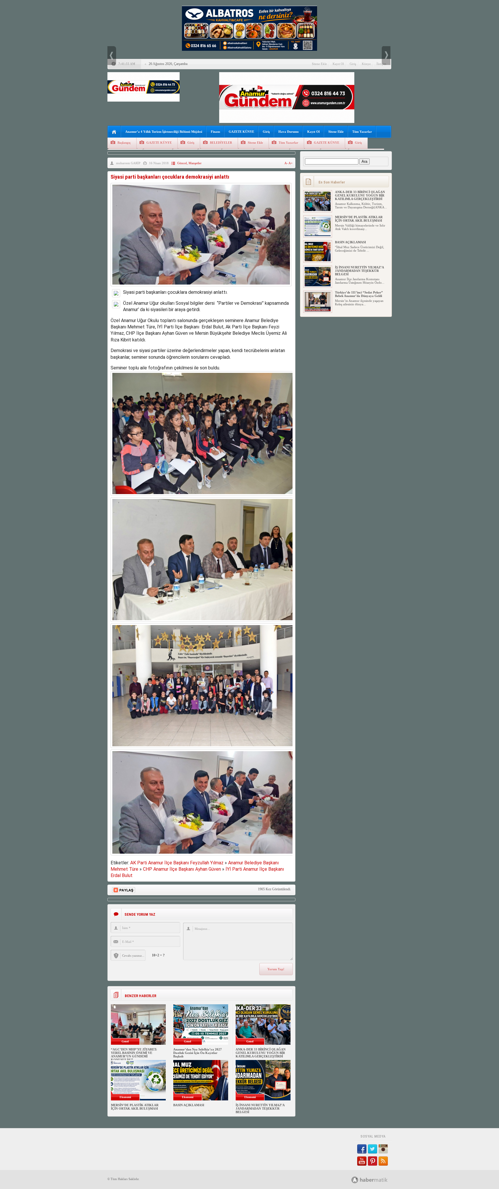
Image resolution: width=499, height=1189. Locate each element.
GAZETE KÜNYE (241, 131)
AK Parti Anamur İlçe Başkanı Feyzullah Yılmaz (177, 862)
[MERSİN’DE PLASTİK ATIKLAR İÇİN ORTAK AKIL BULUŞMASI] (318, 235)
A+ (290, 163)
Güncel (182, 163)
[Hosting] (354, 1180)
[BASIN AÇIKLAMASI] (318, 260)
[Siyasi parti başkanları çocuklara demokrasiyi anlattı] (201, 287)
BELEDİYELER (221, 142)
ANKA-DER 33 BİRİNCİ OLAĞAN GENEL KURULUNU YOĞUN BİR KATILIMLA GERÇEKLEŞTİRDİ (261, 1053)
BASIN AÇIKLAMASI (188, 1105)
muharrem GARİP (128, 163)
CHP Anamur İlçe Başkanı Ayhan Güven (182, 869)
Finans (215, 131)
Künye (366, 64)
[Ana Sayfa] (114, 132)
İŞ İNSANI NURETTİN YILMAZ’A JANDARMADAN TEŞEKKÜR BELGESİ (260, 1108)
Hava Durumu (288, 131)
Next (386, 55)
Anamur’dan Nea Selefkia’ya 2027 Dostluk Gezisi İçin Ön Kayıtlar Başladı (197, 1053)
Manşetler (195, 163)
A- (286, 163)
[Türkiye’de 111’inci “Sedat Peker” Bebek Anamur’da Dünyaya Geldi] (318, 310)
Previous (111, 55)
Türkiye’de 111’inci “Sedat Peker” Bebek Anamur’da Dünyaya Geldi (359, 294)
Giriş (353, 64)
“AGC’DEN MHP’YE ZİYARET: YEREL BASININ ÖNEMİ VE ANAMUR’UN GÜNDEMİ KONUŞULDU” (134, 1054)
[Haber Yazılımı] (376, 1179)
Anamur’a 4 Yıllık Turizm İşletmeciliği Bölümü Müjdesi (163, 131)
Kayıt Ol (338, 64)
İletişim (381, 64)
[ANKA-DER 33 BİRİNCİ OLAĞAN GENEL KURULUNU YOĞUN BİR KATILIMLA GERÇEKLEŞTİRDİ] (318, 210)
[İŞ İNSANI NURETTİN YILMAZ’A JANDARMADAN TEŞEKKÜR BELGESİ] (318, 285)
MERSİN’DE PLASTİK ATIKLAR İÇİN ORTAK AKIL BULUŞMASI (135, 1106)
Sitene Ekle (319, 64)
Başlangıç (124, 142)
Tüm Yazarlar (362, 131)
